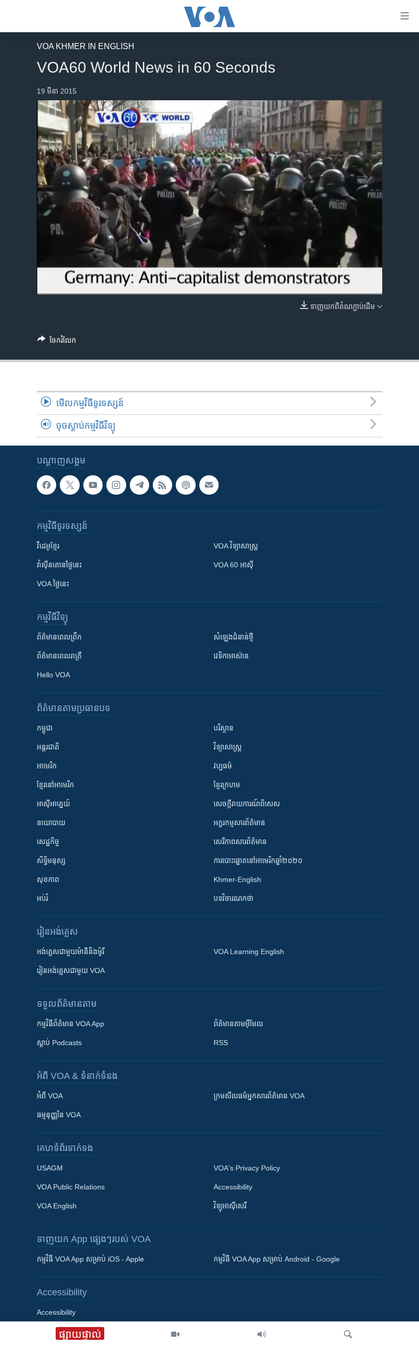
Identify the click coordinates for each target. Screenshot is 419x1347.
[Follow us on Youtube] (93, 485)
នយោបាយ (51, 823)
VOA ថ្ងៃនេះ (53, 584)
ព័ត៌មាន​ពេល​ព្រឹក (59, 637)
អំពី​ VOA (50, 1096)
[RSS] (162, 485)
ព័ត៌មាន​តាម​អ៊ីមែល (238, 1024)
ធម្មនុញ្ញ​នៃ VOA (59, 1115)
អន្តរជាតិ (48, 747)
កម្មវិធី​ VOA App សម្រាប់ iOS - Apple (90, 1259)
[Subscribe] (209, 485)
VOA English (57, 1206)
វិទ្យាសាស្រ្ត (228, 747)
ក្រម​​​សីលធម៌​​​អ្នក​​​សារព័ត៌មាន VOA (259, 1096)
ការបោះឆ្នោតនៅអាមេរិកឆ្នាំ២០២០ (258, 861)
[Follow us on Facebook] (46, 485)
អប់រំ (42, 899)
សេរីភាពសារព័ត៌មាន (240, 842)
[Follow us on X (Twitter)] (69, 485)
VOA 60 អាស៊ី (233, 565)
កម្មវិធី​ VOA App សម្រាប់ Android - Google (277, 1259)
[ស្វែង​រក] (348, 1334)
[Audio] (261, 1334)
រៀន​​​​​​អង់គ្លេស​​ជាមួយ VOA (71, 971)
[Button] (56, 342)
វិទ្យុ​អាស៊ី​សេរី (230, 1206)
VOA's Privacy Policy (247, 1168)
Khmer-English (237, 880)
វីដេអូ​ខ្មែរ (48, 546)
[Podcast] (185, 485)
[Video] (175, 1334)
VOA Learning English (249, 952)
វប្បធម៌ (223, 766)
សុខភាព (48, 880)
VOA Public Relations (71, 1187)
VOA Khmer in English (85, 46)
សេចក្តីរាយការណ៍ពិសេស (247, 804)
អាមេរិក (47, 766)
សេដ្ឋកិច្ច (48, 842)
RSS (221, 1043)
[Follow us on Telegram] (139, 485)
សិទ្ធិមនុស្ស (51, 861)
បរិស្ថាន (224, 728)
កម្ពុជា (45, 728)
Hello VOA (53, 675)
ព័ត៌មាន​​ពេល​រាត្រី (59, 656)
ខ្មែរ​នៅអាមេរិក (55, 785)
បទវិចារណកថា (233, 899)
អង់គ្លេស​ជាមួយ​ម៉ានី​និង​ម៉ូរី (70, 952)
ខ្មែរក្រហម (227, 785)
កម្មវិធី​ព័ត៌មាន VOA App (70, 1024)
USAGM (50, 1168)
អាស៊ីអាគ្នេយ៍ (53, 804)
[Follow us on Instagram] (116, 485)
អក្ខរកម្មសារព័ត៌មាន (239, 823)
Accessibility (233, 1187)
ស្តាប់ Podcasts (59, 1043)
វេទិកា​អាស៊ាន (231, 656)
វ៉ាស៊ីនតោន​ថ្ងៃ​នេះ (59, 565)
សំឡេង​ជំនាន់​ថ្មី (233, 637)
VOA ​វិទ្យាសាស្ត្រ (236, 546)
